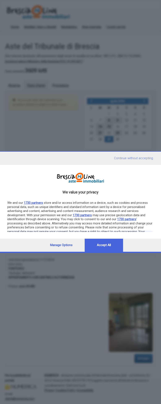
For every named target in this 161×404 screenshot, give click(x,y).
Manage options (61, 245)
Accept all (104, 245)
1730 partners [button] (33, 203)
